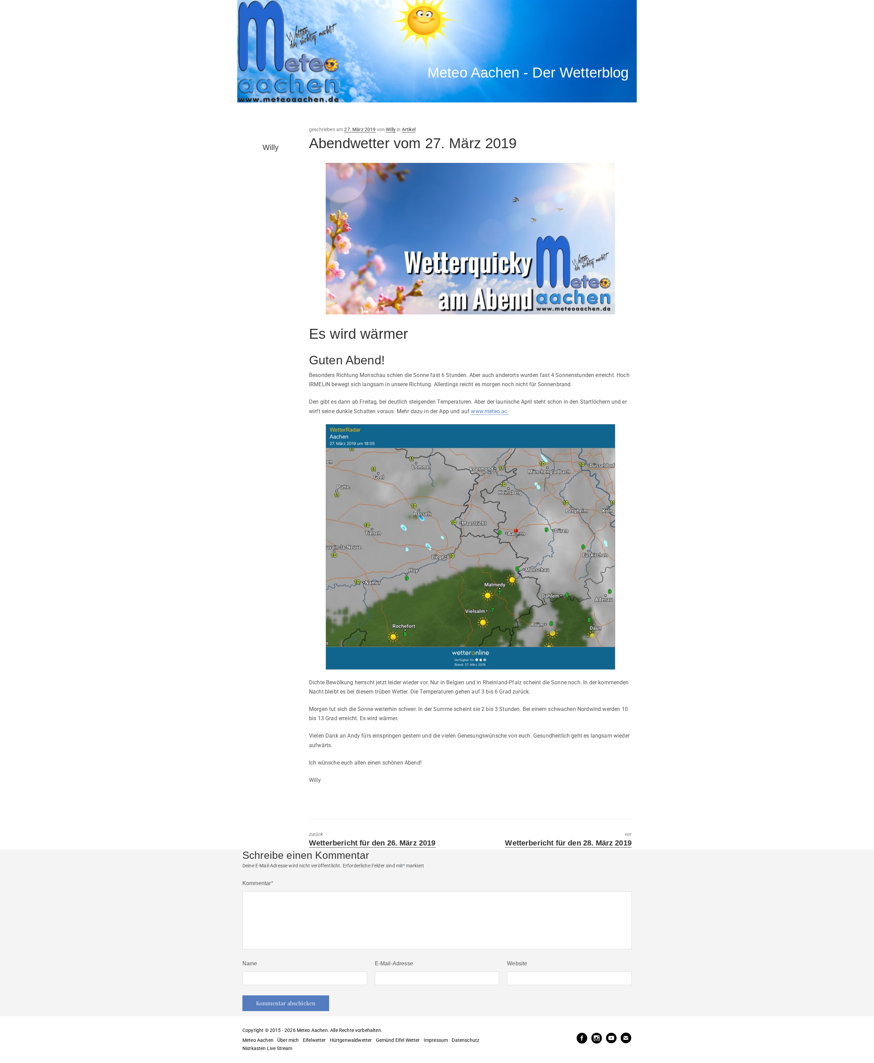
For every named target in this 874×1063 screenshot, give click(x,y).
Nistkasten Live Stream (267, 1048)
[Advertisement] (363, 114)
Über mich (288, 1040)
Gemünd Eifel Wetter (398, 1040)
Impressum (436, 1040)
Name (249, 963)
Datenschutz (465, 1040)
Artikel (408, 129)
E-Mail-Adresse (394, 963)
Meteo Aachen (257, 1040)
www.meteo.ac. (489, 411)
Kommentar (257, 883)
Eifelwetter (314, 1040)
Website (517, 963)
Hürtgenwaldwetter (351, 1040)
